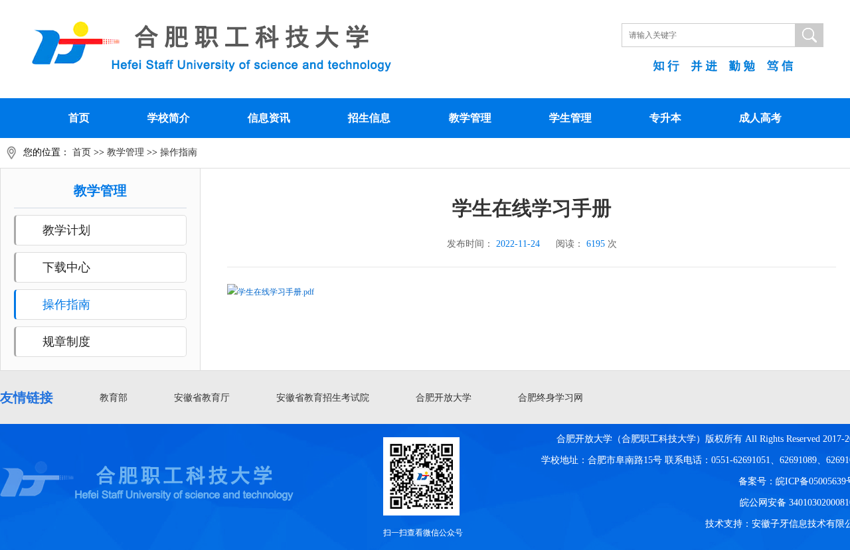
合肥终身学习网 (550, 398)
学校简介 (168, 117)
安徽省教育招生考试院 (322, 398)
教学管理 (470, 117)
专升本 (665, 117)
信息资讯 (269, 117)
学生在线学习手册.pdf (276, 292)
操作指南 (178, 152)
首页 (79, 117)
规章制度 (66, 341)
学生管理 (570, 117)
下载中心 (66, 267)
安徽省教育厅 (202, 398)
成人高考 (760, 117)
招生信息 (369, 117)
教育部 (114, 398)
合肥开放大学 (443, 398)
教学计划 (66, 230)
